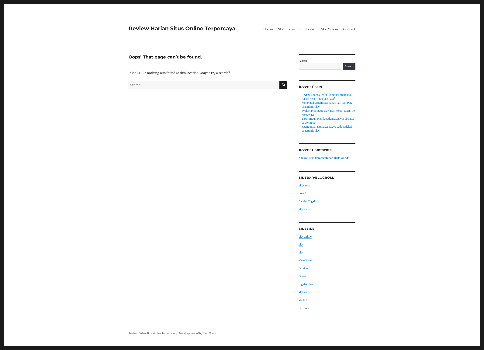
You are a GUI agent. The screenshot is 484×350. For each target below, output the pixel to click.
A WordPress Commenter (314, 158)
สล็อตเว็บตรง (305, 260)
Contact (349, 29)
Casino (294, 29)
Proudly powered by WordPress (197, 333)
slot (301, 244)
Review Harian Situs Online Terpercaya (182, 28)
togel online (306, 284)
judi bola (304, 308)
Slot (281, 29)
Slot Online (329, 29)
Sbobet (310, 29)
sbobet (303, 300)
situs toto (304, 185)
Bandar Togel (307, 201)
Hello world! (341, 158)
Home (268, 29)
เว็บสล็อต (303, 268)
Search (303, 61)
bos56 (302, 193)
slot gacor (305, 209)
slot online (305, 236)
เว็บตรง (302, 276)
